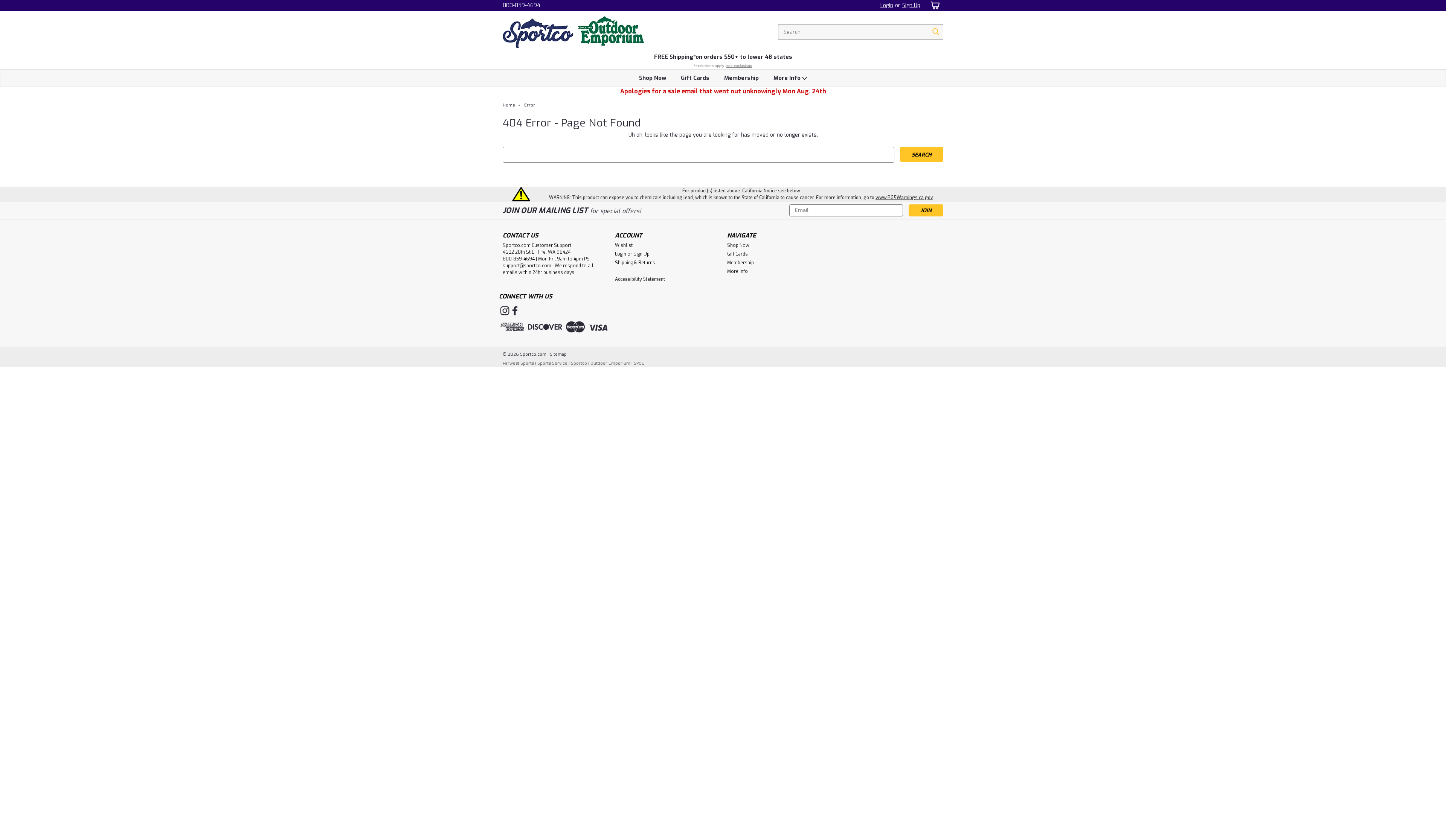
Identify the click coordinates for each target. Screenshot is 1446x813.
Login (886, 5)
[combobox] (860, 32)
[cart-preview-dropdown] (933, 5)
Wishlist (624, 245)
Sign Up (911, 5)
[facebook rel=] (515, 310)
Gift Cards (695, 78)
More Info (787, 78)
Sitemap (558, 354)
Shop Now (652, 78)
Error (529, 105)
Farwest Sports (518, 363)
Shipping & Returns (635, 263)
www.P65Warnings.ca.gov (904, 198)
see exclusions (739, 66)
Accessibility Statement (640, 279)
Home (509, 105)
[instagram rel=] (504, 310)
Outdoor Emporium (610, 363)
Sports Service (552, 363)
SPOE (639, 363)
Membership (741, 78)
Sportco (579, 363)
